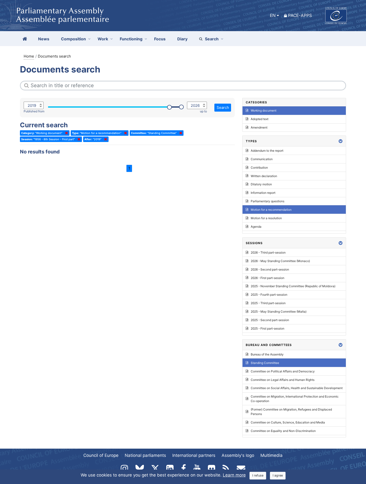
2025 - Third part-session (268, 303)
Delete (65, 133)
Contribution (259, 167)
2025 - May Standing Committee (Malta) (278, 311)
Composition (73, 38)
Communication (262, 159)
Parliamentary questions (267, 201)
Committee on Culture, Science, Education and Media (288, 422)
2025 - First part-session (267, 328)
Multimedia (271, 455)
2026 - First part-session (267, 278)
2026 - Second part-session (270, 269)
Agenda (256, 226)
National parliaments (145, 455)
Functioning (131, 38)
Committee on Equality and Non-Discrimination (283, 431)
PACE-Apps (300, 15)
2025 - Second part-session (270, 320)
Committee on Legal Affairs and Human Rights (282, 380)
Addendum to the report (267, 150)
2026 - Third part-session (268, 252)
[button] (341, 141)
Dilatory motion (261, 184)
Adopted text (259, 119)
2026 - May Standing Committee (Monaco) (280, 261)
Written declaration (264, 176)
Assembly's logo (238, 455)
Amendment (259, 127)
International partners (193, 455)
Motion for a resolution (266, 218)
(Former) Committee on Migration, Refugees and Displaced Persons (291, 412)
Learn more (234, 475)
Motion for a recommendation (271, 209)
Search (212, 38)
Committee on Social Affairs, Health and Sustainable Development (297, 388)
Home (29, 56)
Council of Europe (101, 455)
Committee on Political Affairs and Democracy (283, 371)
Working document (263, 110)
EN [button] (273, 15)
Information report (263, 193)
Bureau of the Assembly (267, 354)
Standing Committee (265, 363)
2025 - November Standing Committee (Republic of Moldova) (293, 286)
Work (103, 38)
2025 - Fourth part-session (269, 294)
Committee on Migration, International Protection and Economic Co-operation (295, 399)
